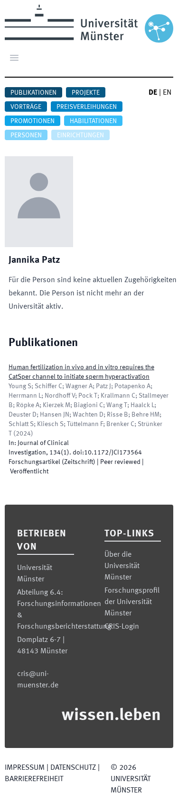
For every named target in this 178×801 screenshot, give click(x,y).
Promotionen (32, 121)
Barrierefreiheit (34, 779)
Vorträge (25, 107)
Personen (26, 135)
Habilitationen (93, 121)
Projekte (86, 92)
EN (167, 93)
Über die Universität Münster (122, 566)
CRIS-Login (121, 627)
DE (153, 93)
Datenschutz (73, 768)
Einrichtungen (80, 135)
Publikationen (33, 92)
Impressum (25, 768)
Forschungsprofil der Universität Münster (131, 602)
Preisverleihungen (86, 107)
